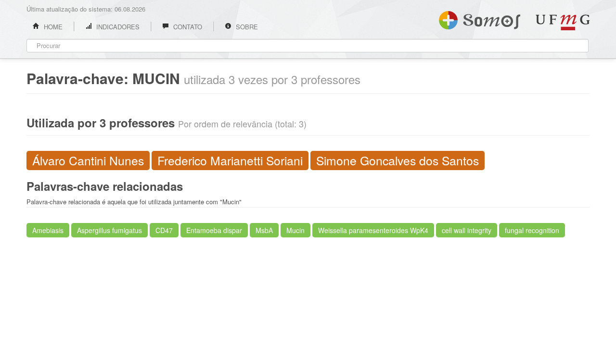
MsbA (264, 230)
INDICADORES (117, 26)
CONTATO (186, 26)
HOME (52, 26)
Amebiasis (48, 230)
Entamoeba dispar (214, 230)
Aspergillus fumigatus (109, 230)
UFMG (563, 22)
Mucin (295, 230)
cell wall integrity (466, 230)
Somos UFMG (479, 18)
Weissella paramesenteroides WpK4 (373, 230)
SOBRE (246, 26)
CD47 (164, 230)
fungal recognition (532, 230)
